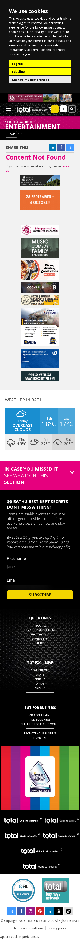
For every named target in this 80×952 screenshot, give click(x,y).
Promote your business (40, 733)
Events (40, 675)
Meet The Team (40, 634)
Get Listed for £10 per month (40, 724)
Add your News (40, 719)
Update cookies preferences (19, 937)
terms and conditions (28, 928)
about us (40, 625)
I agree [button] (17, 64)
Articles (40, 679)
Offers (40, 683)
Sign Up (40, 688)
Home (11, 134)
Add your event (40, 715)
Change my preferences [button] (30, 80)
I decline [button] (18, 72)
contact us (40, 639)
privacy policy (57, 928)
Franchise (40, 738)
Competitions (40, 670)
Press (40, 643)
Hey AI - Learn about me (40, 630)
